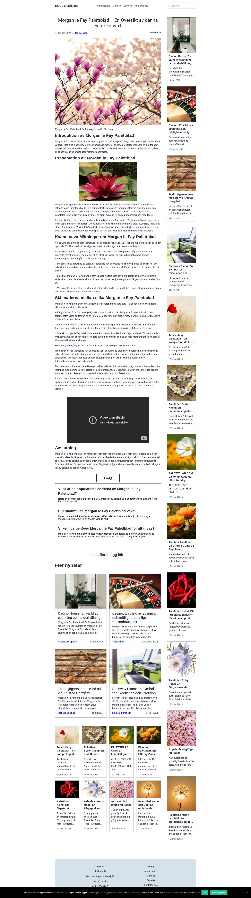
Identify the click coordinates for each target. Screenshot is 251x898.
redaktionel (155, 32)
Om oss (117, 5)
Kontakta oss (141, 5)
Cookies (128, 5)
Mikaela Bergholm (67, 641)
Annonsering (103, 5)
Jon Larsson (81, 33)
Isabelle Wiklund (66, 712)
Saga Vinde (118, 641)
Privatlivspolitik (218, 892)
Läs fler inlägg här (108, 555)
